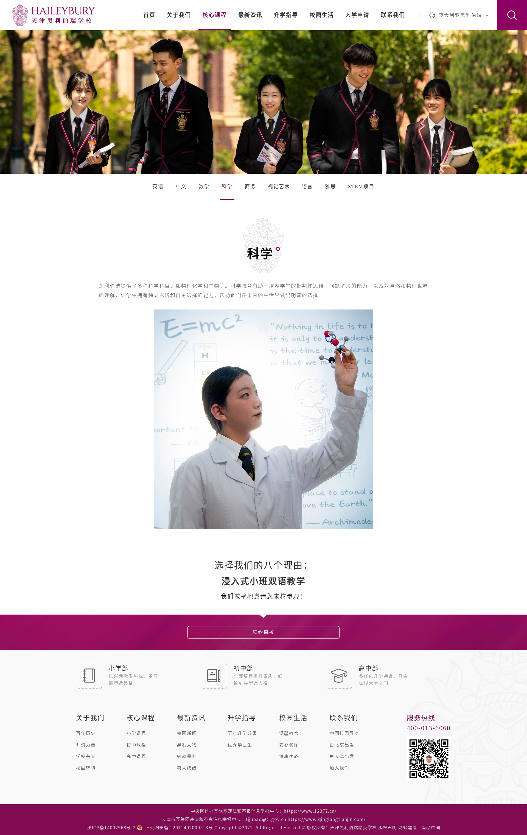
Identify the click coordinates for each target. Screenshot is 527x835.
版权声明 (387, 827)
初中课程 (136, 745)
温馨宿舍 (289, 733)
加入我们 (339, 768)
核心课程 (215, 15)
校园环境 (86, 768)
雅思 (330, 186)
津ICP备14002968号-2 (111, 827)
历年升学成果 (242, 733)
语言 (307, 186)
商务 (250, 186)
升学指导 (286, 15)
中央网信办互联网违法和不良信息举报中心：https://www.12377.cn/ (263, 811)
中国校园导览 (344, 733)
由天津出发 (342, 756)
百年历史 (86, 733)
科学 (227, 186)
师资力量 (86, 745)
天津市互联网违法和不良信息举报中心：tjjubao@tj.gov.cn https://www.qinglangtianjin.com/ (264, 819)
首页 (149, 15)
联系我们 (393, 15)
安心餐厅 (289, 745)
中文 (181, 186)
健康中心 (289, 756)
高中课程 (136, 756)
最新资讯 (250, 15)
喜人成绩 (187, 768)
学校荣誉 (86, 756)
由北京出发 (342, 745)
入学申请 (357, 15)
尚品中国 (431, 827)
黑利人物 (187, 745)
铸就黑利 (187, 756)
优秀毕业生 (240, 745)
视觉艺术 (279, 186)
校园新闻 (187, 733)
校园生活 (322, 15)
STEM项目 (361, 186)
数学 (204, 186)
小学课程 (136, 733)
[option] (263, 581)
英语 (158, 186)
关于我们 (179, 15)
